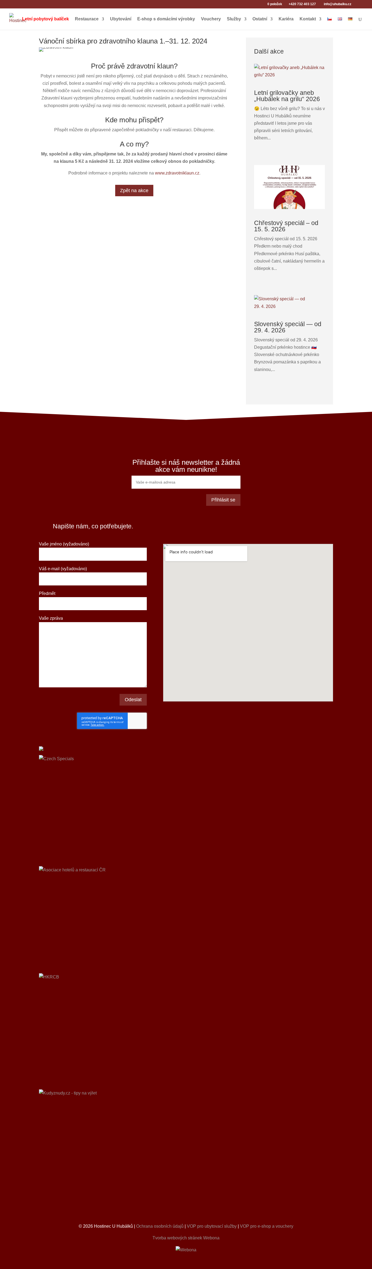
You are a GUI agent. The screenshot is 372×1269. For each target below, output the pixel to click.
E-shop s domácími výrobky (166, 19)
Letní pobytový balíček (45, 19)
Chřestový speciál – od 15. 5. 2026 (286, 226)
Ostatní (259, 19)
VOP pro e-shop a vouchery (266, 1226)
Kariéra (286, 19)
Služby (234, 19)
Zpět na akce (134, 190)
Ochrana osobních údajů (160, 1226)
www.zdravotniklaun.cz (177, 173)
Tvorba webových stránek (177, 1238)
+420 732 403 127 (302, 4)
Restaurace (87, 19)
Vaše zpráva (51, 618)
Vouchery (211, 19)
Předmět (47, 593)
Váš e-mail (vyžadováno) (63, 568)
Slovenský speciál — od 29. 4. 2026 (287, 327)
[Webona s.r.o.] (186, 1250)
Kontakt (308, 19)
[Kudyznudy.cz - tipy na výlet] (186, 1152)
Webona (211, 1238)
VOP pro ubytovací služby (212, 1226)
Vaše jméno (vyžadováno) (64, 544)
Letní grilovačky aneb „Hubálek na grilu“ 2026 (287, 95)
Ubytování (120, 19)
